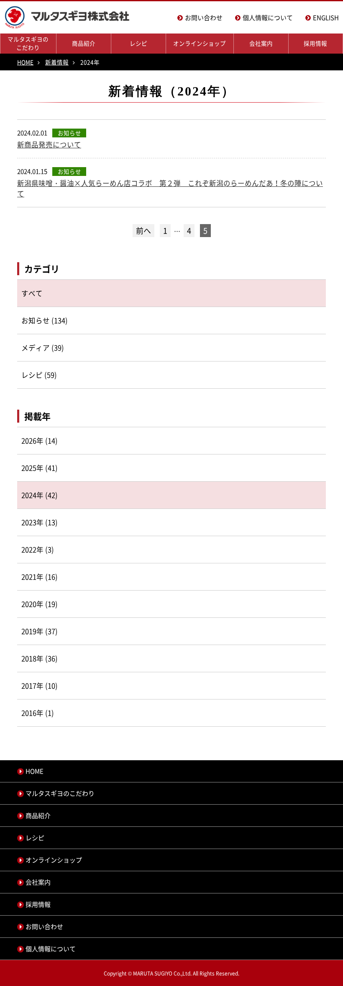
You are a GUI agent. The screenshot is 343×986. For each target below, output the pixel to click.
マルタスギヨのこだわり (28, 43)
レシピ (138, 43)
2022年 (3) (37, 550)
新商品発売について (49, 144)
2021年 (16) (39, 577)
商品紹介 (83, 43)
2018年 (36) (39, 658)
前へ (143, 230)
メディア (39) (42, 348)
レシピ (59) (39, 375)
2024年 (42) (39, 495)
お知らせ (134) (44, 320)
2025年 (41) (39, 468)
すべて (32, 293)
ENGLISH (326, 17)
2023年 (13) (39, 522)
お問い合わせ (204, 17)
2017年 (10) (39, 686)
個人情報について (268, 17)
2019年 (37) (39, 631)
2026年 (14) (39, 441)
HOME (25, 62)
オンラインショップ (199, 43)
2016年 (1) (37, 713)
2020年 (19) (39, 604)
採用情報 (315, 43)
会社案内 (261, 43)
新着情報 (57, 62)
